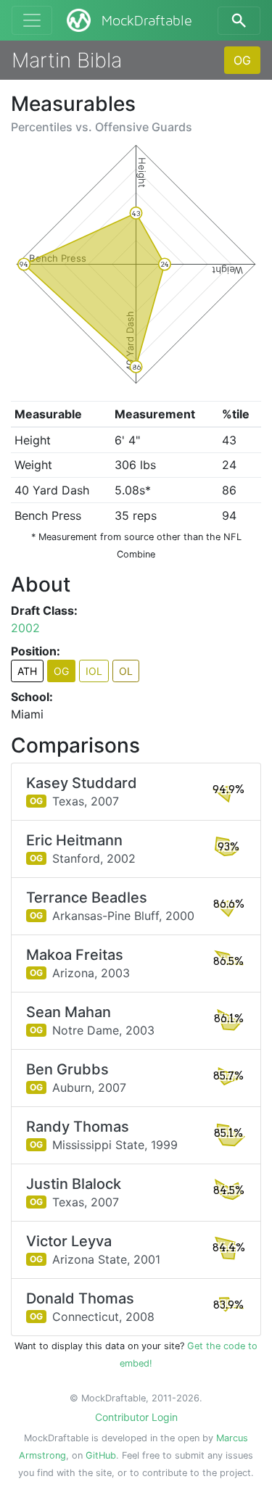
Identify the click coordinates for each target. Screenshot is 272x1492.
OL (126, 671)
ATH (27, 671)
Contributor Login (136, 1417)
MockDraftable (147, 21)
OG (242, 60)
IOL (94, 671)
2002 (25, 628)
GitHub (101, 1455)
